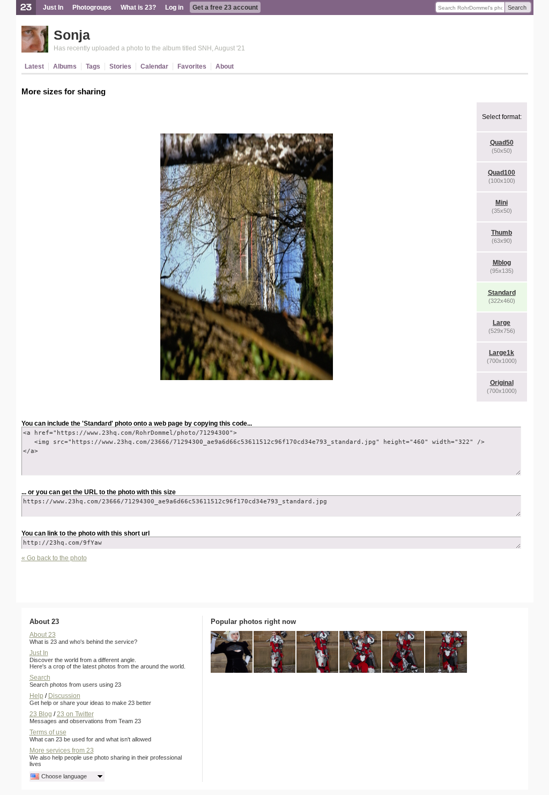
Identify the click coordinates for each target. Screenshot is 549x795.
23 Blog (40, 714)
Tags (93, 66)
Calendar (154, 66)
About (225, 66)
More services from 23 (61, 750)
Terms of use (47, 732)
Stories (120, 66)
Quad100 (501, 172)
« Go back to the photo (54, 558)
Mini (501, 202)
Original (502, 383)
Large (501, 322)
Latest (34, 66)
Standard (502, 292)
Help (36, 696)
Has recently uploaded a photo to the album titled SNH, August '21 (149, 48)
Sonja (72, 34)
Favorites (191, 66)
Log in (174, 7)
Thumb (501, 232)
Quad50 (502, 142)
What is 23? (138, 7)
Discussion (64, 696)
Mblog (502, 262)
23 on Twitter (75, 714)
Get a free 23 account (225, 7)
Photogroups (92, 7)
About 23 (42, 634)
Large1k (501, 352)
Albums (65, 66)
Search (517, 7)
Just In (53, 7)
